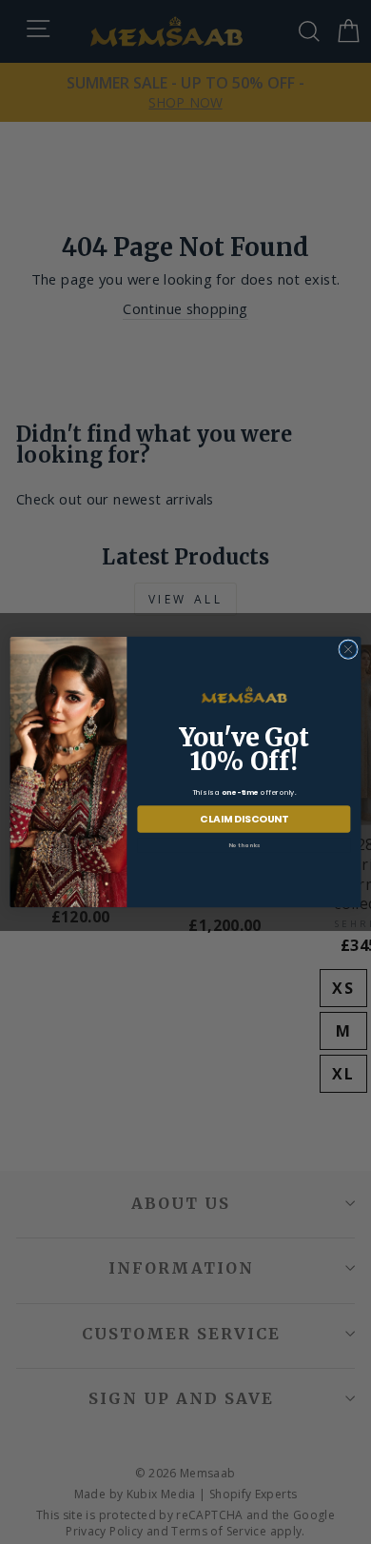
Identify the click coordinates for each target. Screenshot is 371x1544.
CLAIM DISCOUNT (244, 819)
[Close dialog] (348, 649)
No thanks (244, 844)
